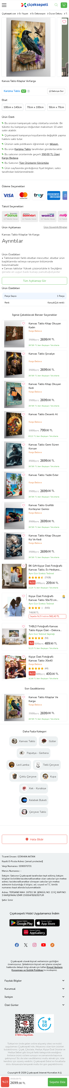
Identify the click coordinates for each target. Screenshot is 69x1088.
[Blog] (52, 945)
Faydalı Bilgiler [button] (13, 981)
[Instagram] (34, 945)
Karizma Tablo (12, 91)
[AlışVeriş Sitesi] (64, 5)
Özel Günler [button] (12, 1005)
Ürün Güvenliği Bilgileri (55, 227)
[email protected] (34, 861)
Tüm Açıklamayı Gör (34, 281)
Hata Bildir (36, 839)
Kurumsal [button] (10, 989)
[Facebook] (17, 945)
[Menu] (4, 5)
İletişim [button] (9, 997)
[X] (25, 945)
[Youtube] (43, 945)
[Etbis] (24, 1025)
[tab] (34, 980)
